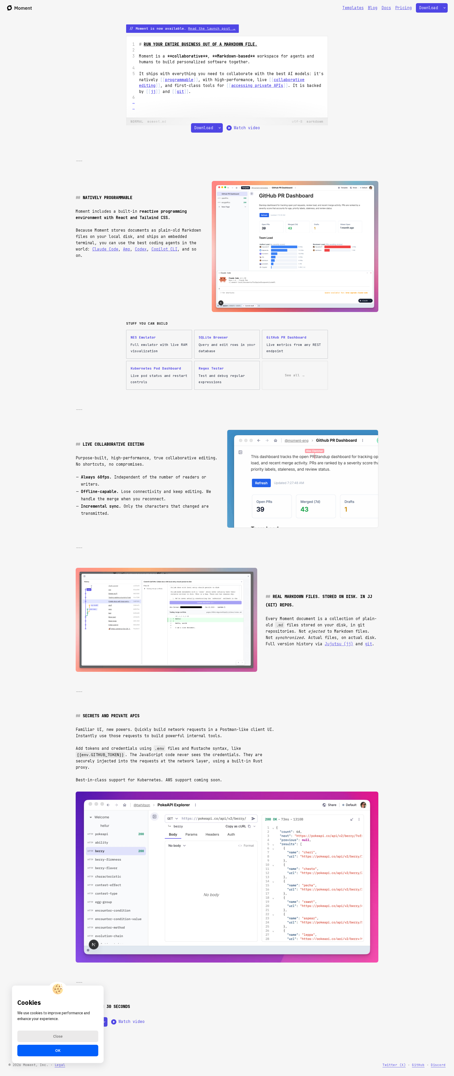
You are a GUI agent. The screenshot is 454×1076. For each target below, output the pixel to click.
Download (428, 8)
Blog (372, 8)
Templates (353, 8)
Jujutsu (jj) (339, 644)
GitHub (418, 1065)
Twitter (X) (394, 1065)
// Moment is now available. (182, 28)
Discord (438, 1065)
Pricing (403, 8)
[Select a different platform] (444, 8)
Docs (386, 8)
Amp (126, 249)
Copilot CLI (164, 249)
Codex (141, 249)
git (368, 644)
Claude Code (105, 249)
